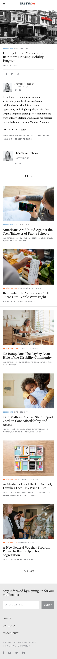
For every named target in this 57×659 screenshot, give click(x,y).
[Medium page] (23, 652)
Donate (7, 618)
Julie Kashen (35, 432)
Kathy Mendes (18, 432)
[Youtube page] (9, 652)
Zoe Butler (44, 492)
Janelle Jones (29, 495)
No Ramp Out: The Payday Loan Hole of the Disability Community (27, 355)
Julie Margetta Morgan (34, 238)
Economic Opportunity (29, 288)
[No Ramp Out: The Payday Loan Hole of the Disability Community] (28, 327)
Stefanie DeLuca (26, 117)
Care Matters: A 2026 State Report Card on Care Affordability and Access (28, 420)
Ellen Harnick (9, 365)
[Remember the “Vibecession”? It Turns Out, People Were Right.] (28, 267)
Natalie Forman (10, 495)
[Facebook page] (3, 652)
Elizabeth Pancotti (29, 492)
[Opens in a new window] (16, 89)
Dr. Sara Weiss (40, 362)
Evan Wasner (28, 301)
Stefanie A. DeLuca (24, 84)
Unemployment (21, 48)
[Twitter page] (16, 652)
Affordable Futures (28, 349)
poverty (13, 136)
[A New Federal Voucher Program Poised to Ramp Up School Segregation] (28, 521)
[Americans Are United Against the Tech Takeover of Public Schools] (28, 203)
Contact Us (9, 626)
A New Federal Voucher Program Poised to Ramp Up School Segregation (26, 551)
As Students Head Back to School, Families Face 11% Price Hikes (27, 486)
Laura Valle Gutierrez (30, 429)
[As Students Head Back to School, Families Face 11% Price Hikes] (28, 458)
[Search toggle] (53, 3)
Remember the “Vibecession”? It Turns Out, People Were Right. (26, 295)
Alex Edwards (21, 241)
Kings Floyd (27, 362)
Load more (28, 571)
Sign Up (48, 605)
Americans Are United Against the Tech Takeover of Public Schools (28, 231)
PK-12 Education (21, 225)
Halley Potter (26, 559)
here (23, 128)
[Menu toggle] (4, 3)
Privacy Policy (11, 633)
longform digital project (24, 113)
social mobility (28, 136)
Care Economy (21, 412)
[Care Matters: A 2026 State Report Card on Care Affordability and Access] (28, 391)
